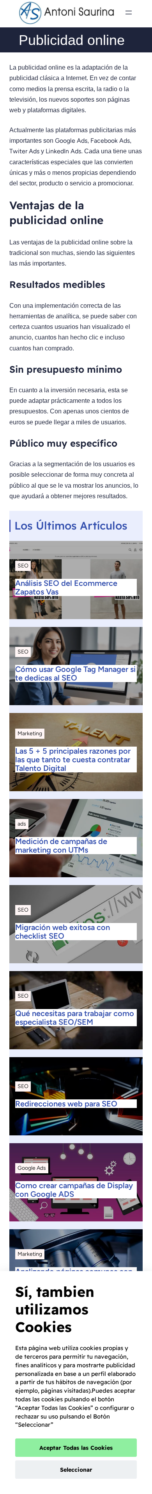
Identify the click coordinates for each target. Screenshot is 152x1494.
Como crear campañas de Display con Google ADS (74, 1189)
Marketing (30, 733)
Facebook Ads (110, 140)
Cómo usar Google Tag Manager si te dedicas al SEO (75, 673)
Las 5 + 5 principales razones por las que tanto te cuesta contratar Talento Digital (73, 759)
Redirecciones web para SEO (66, 1103)
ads (22, 824)
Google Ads (71, 140)
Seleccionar (76, 1469)
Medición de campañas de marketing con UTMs (61, 845)
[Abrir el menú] (128, 12)
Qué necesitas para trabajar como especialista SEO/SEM (74, 1017)
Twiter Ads (24, 151)
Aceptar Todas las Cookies (76, 1447)
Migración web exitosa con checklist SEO (62, 931)
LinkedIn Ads (63, 151)
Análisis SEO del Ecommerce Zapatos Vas (66, 587)
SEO (23, 565)
